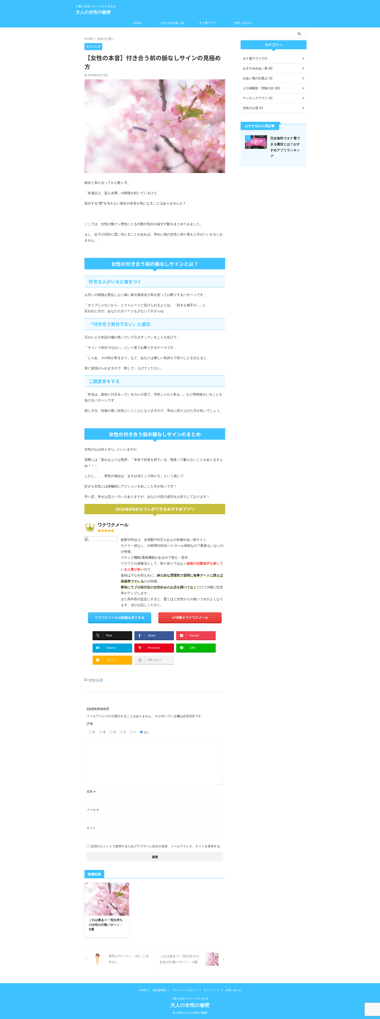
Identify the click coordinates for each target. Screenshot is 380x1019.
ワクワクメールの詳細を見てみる (119, 617)
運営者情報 (159, 990)
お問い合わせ (242, 23)
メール (93, 809)
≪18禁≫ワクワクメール (190, 617)
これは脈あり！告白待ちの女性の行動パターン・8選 (106, 924)
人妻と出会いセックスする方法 (190, 998)
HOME (137, 23)
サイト (91, 828)
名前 (91, 791)
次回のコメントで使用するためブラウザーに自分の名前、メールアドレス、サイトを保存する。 (157, 846)
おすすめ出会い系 (172, 23)
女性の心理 (96, 680)
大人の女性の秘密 (93, 12)
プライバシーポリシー (185, 990)
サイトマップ (211, 990)
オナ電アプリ (207, 23)
